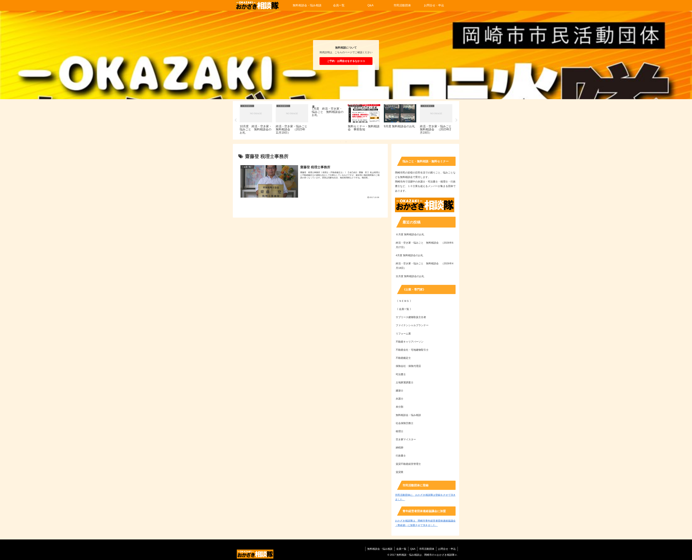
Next (456, 120)
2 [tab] (346, 142)
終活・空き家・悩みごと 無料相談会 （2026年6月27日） (424, 245)
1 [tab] (340, 142)
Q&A (412, 548)
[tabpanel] (256, 119)
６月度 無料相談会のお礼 (410, 234)
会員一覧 (401, 548)
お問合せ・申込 (447, 548)
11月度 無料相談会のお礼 (410, 276)
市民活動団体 (426, 548)
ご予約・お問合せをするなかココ (346, 60)
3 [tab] (351, 142)
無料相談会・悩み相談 (379, 548)
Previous (235, 120)
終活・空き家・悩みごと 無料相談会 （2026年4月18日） (424, 265)
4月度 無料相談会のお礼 (409, 255)
